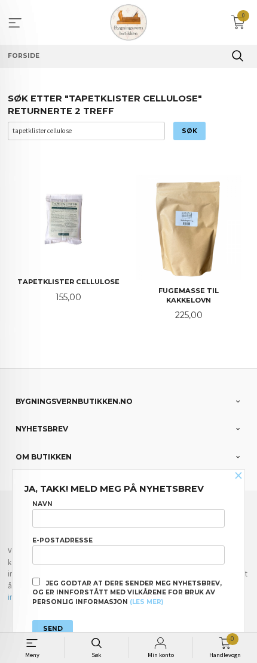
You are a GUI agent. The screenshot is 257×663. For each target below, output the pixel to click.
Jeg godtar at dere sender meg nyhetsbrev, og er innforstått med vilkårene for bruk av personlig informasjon (127, 592)
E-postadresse (62, 540)
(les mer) (146, 602)
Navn (42, 504)
